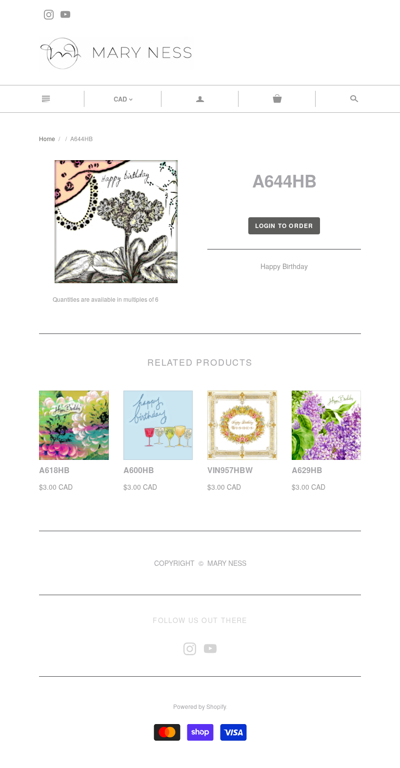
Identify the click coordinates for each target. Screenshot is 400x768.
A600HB (138, 470)
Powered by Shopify (199, 706)
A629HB (307, 470)
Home (47, 138)
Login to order (284, 225)
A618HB (54, 470)
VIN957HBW (230, 470)
